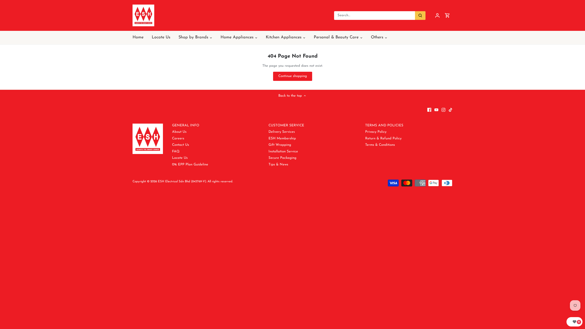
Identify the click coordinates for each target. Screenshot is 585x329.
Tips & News (278, 164)
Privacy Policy (375, 132)
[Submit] (420, 15)
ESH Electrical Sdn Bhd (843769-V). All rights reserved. (195, 181)
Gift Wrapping (280, 145)
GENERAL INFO (185, 125)
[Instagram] (443, 109)
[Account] (437, 15)
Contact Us (180, 145)
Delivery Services (282, 132)
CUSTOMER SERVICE (286, 125)
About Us (179, 132)
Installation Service (283, 151)
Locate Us (180, 158)
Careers (178, 138)
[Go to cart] (447, 15)
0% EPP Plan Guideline (190, 164)
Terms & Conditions (380, 145)
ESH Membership (282, 138)
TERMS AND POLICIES (384, 125)
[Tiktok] (450, 109)
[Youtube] (436, 109)
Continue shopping (292, 76)
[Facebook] (429, 109)
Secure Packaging (282, 158)
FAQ (175, 151)
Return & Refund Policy (383, 138)
